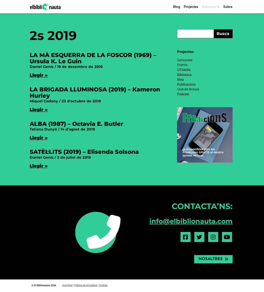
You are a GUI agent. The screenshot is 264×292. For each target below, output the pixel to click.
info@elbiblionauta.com (191, 221)
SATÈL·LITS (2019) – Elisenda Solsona (84, 151)
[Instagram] (213, 237)
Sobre (227, 7)
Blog (176, 7)
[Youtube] (227, 237)
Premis (182, 64)
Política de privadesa (85, 285)
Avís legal (67, 285)
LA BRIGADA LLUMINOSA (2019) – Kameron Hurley (95, 92)
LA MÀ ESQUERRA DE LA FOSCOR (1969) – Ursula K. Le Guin (93, 58)
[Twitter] (199, 237)
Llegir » (39, 75)
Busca (223, 33)
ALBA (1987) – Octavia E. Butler (76, 123)
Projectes (191, 7)
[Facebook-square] (185, 237)
